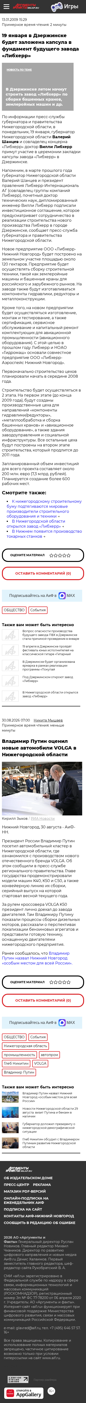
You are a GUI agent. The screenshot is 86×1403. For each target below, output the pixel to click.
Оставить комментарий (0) (43, 573)
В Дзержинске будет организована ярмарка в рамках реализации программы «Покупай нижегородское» (38, 667)
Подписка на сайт (23, 1209)
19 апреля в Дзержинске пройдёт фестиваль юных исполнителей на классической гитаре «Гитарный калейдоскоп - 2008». (38, 652)
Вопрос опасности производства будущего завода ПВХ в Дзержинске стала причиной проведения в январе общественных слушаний (40, 636)
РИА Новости (43, 818)
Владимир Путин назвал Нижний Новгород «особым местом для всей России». (37, 958)
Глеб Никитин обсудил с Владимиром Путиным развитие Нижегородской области (50, 1143)
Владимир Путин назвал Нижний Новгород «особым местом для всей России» (49, 1097)
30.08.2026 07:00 (16, 720)
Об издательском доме (28, 1178)
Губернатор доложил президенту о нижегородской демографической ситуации (48, 1127)
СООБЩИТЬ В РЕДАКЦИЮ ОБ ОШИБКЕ (39, 1223)
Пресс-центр (16, 1185)
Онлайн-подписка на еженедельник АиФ (26, 1200)
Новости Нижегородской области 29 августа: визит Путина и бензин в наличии (50, 1112)
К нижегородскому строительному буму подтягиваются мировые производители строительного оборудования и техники (44, 509)
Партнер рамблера (45, 1379)
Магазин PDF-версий (25, 1191)
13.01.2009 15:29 (14, 19)
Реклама (42, 1185)
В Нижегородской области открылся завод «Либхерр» (36, 524)
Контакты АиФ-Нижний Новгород (39, 1216)
